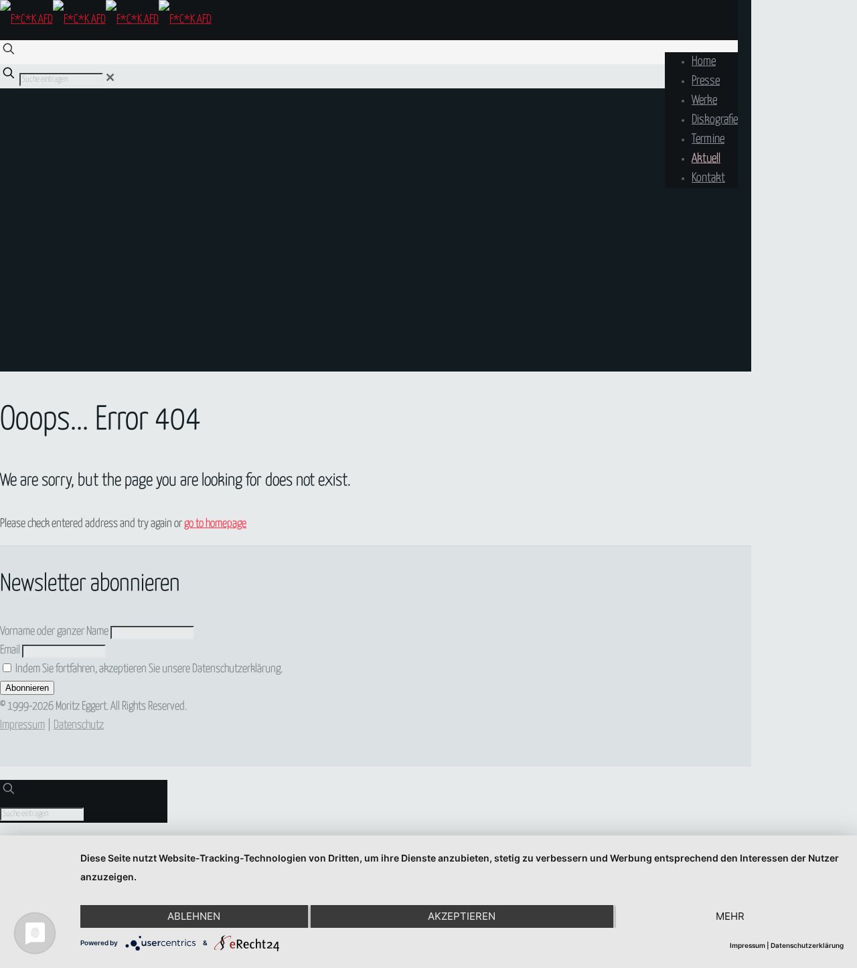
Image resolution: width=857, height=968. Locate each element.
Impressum (22, 725)
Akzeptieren (461, 916)
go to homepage (215, 524)
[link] (110, 78)
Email (10, 650)
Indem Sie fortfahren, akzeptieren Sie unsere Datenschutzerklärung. (148, 669)
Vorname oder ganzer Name (54, 631)
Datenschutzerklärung (807, 945)
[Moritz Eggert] (106, 20)
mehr (730, 916)
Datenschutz (79, 725)
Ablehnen (193, 916)
